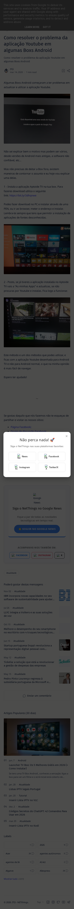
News (25, 456)
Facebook (54, 456)
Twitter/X (53, 467)
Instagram (24, 467)
